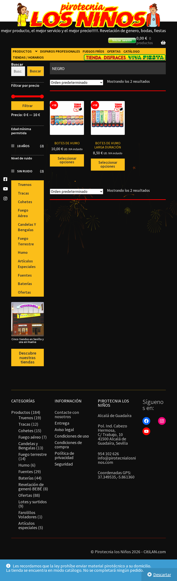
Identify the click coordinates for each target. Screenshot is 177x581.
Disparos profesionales (60, 51)
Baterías (25, 283)
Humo (23, 252)
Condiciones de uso (72, 436)
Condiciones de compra (68, 444)
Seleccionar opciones (67, 160)
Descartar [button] (162, 574)
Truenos (25, 184)
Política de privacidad (64, 455)
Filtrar (27, 105)
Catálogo (131, 51)
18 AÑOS (23, 146)
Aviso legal (64, 429)
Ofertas (114, 51)
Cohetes (25, 201)
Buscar (17, 64)
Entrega (62, 423)
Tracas (23, 193)
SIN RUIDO (24, 171)
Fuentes (25, 275)
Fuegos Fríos (93, 51)
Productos (22, 51)
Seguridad (64, 464)
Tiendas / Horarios (28, 57)
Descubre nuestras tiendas (27, 357)
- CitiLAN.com (153, 551)
